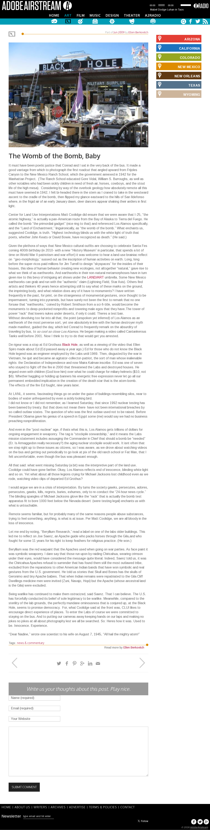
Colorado (190, 57)
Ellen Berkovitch (138, 32)
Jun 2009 (119, 32)
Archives (58, 807)
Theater (132, 15)
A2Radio (153, 15)
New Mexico (189, 67)
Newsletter (11, 816)
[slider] (186, 4)
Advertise (77, 807)
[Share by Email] (98, 663)
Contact (127, 807)
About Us (22, 807)
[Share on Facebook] (66, 663)
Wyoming (191, 94)
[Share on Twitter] (59, 663)
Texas (194, 85)
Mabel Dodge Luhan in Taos (167, 9)
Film (81, 15)
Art (68, 15)
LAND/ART (95, 277)
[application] (167, 5)
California (189, 48)
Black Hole (70, 344)
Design (112, 15)
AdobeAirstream (199, 827)
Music (95, 15)
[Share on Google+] (82, 663)
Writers (40, 807)
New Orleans (187, 76)
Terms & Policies (103, 807)
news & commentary (30, 643)
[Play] (146, 5)
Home (54, 15)
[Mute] (178, 5)
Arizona (192, 39)
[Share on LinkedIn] (90, 663)
